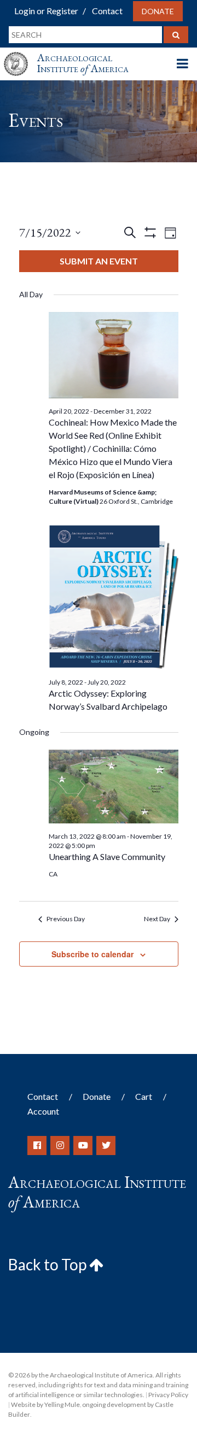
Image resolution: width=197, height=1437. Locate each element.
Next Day (157, 919)
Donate (158, 11)
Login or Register (46, 10)
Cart (143, 1096)
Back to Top (48, 1264)
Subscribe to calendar (92, 954)
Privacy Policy (168, 1395)
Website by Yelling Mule (45, 1404)
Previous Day (66, 919)
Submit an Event (99, 261)
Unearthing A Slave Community (107, 856)
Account (43, 1111)
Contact (107, 10)
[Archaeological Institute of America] (20, 54)
